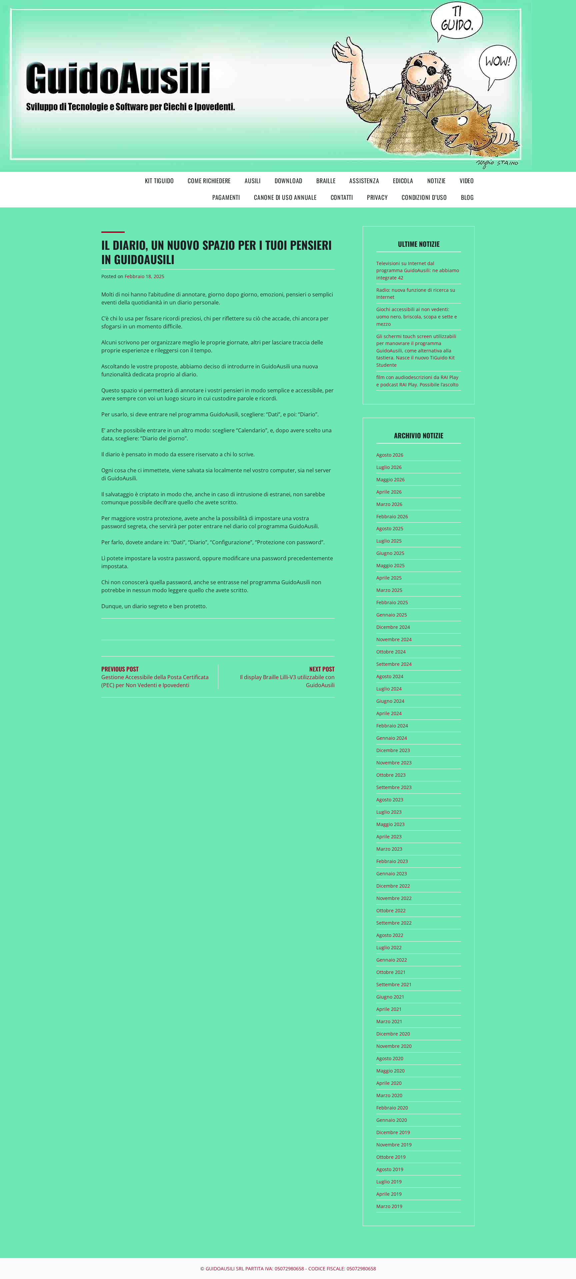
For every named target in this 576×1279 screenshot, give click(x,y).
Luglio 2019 (389, 1181)
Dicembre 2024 (393, 627)
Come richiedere (209, 180)
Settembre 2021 (394, 984)
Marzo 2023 (389, 849)
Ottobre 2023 (391, 775)
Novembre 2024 (394, 639)
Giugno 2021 (390, 997)
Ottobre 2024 (391, 651)
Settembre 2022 (394, 923)
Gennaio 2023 (391, 873)
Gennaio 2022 (391, 960)
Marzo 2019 (389, 1206)
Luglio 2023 (389, 812)
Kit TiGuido (159, 180)
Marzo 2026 (389, 504)
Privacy (377, 197)
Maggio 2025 (390, 565)
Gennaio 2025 (391, 615)
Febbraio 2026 (392, 516)
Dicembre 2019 (393, 1132)
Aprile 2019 (389, 1194)
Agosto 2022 (389, 935)
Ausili (253, 180)
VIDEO (467, 180)
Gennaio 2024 (391, 738)
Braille (326, 180)
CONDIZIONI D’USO (424, 197)
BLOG (467, 197)
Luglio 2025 (389, 541)
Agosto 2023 (389, 799)
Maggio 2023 (390, 824)
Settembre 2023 (394, 787)
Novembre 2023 (394, 762)
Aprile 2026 (389, 492)
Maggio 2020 (390, 1070)
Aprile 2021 (389, 1009)
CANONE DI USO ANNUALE (285, 197)
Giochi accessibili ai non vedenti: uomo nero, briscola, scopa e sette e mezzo (416, 316)
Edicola (403, 180)
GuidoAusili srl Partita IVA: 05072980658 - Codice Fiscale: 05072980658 (291, 1268)
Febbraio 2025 (392, 602)
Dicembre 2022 (393, 886)
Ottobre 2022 (391, 910)
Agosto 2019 (389, 1169)
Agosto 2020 (389, 1058)
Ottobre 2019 (391, 1157)
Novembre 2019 (394, 1144)
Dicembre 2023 (393, 750)
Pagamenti (226, 197)
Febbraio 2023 (392, 861)
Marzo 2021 (389, 1021)
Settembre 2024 (394, 664)
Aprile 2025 (389, 578)
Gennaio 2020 (391, 1120)
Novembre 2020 (394, 1046)
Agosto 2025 (389, 528)
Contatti (342, 197)
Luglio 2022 (389, 947)
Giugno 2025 (390, 553)
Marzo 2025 (389, 590)
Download (288, 180)
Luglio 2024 (389, 688)
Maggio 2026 (390, 479)
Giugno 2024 (390, 701)
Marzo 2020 (389, 1095)
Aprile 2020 (389, 1083)
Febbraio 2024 (392, 725)
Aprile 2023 (389, 836)
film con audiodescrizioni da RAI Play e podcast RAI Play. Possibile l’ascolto (417, 381)
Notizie (436, 180)
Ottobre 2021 (391, 972)
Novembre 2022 (394, 898)
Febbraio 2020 (392, 1107)
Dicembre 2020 (393, 1034)
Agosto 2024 (389, 676)
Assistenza (364, 180)
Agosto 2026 (389, 455)
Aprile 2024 (389, 713)
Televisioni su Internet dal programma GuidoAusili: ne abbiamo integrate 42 (417, 270)
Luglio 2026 (389, 467)
